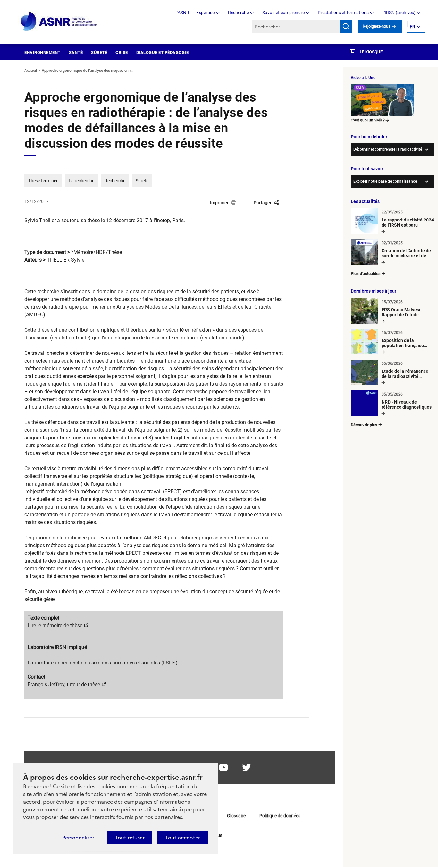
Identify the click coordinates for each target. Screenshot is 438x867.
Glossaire (236, 815)
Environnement (42, 52)
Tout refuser (130, 837)
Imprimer (219, 202)
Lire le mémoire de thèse (55, 625)
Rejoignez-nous (377, 26)
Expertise (205, 12)
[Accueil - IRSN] (59, 21)
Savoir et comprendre (283, 12)
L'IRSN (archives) (399, 12)
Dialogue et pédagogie (162, 52)
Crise (121, 52)
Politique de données (279, 815)
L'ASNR (182, 12)
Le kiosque (371, 51)
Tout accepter (182, 837)
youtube (223, 767)
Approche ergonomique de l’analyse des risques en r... (87, 70)
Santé (76, 52)
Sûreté (99, 52)
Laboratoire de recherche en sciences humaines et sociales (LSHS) (103, 663)
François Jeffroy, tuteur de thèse (64, 684)
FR (412, 26)
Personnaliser (78, 837)
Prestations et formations (343, 12)
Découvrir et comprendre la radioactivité (387, 149)
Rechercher (346, 26)
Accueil (30, 70)
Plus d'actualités (366, 273)
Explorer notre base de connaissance (385, 181)
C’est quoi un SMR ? (368, 120)
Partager (263, 202)
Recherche (238, 12)
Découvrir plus (364, 424)
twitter (246, 767)
